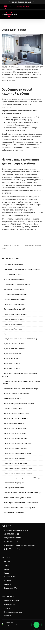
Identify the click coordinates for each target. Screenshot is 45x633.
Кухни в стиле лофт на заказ (14, 458)
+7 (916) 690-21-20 (22, 7)
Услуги (7, 608)
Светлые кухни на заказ (13, 409)
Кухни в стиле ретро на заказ (15, 433)
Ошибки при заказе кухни (13, 265)
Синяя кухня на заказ (32, 246)
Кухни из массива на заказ (14, 319)
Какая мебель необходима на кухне (17, 498)
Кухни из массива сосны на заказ (16, 394)
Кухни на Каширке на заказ (14, 349)
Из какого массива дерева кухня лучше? (19, 508)
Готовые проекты (11, 601)
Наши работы (9, 604)
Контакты (8, 616)
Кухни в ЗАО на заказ (12, 364)
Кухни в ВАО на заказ (12, 369)
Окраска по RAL (10, 588)
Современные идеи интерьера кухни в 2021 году (22, 478)
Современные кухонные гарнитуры (17, 284)
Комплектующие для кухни (14, 279)
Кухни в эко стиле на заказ (14, 423)
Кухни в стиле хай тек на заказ (15, 428)
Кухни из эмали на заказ (13, 324)
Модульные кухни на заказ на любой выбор (20, 339)
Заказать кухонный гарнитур (15, 299)
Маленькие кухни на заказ (14, 289)
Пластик (7, 580)
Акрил (6, 573)
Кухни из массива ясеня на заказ (16, 413)
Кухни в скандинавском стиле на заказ (19, 404)
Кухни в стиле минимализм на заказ (17, 453)
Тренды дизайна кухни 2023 (14, 309)
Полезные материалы (13, 612)
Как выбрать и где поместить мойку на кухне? (21, 503)
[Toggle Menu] (42, 7)
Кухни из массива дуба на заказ (16, 418)
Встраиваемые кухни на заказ (15, 294)
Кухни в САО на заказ (12, 359)
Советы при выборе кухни (14, 483)
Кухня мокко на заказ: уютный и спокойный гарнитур (19, 375)
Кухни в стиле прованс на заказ (16, 438)
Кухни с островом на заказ (14, 304)
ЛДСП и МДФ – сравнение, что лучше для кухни (22, 269)
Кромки (7, 584)
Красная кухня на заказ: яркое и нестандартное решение (21, 382)
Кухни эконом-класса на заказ (15, 314)
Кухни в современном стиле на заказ (18, 468)
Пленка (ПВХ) (9, 577)
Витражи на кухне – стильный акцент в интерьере (22, 493)
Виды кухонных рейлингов (14, 488)
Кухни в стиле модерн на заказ (15, 448)
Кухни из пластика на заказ (14, 334)
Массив (7, 562)
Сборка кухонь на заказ (13, 274)
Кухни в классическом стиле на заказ (18, 473)
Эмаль (7, 566)
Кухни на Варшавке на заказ (14, 344)
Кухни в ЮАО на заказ (12, 354)
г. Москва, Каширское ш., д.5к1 (17, 530)
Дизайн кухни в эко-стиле (14, 513)
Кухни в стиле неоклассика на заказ (17, 443)
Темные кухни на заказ (12, 399)
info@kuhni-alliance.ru (12, 538)
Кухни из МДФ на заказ (13, 329)
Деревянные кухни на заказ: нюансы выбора (21, 389)
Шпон (6, 569)
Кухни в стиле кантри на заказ (15, 463)
